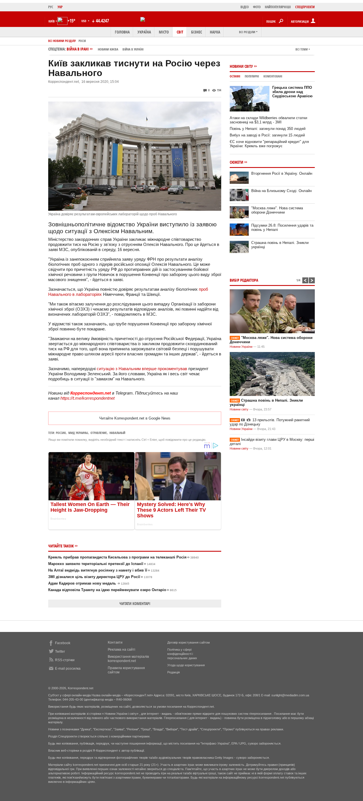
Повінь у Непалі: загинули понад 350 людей (267, 129)
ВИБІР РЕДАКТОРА (244, 280)
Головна (122, 32)
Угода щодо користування (186, 665)
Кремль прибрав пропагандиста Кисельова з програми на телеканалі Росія (123, 557)
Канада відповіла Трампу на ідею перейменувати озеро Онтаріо (112, 590)
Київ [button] (51, 21)
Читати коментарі (134, 603)
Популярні (252, 76)
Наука (215, 32)
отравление (98, 433)
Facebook (62, 643)
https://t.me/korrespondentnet (87, 398)
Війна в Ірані (105, 49)
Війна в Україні (133, 49)
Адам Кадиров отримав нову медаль (88, 583)
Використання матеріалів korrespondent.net (128, 659)
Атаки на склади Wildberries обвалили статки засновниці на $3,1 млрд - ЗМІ (268, 120)
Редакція (173, 672)
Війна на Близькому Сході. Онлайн (281, 191)
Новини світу (241, 66)
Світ (180, 32)
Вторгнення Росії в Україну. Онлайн (281, 173)
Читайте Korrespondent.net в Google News (134, 418)
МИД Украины (78, 433)
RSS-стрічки (65, 660)
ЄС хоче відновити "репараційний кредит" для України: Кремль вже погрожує (269, 144)
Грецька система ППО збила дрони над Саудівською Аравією (292, 91)
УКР (60, 7)
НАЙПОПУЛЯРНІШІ (278, 7)
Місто (164, 32)
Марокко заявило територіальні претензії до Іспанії (101, 564)
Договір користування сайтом (188, 642)
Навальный (117, 433)
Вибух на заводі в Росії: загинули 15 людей (267, 135)
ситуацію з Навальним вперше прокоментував (142, 368)
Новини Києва (108, 49)
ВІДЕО (244, 7)
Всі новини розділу (62, 41)
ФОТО (257, 7)
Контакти (115, 642)
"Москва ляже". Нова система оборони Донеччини (277, 210)
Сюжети (236, 162)
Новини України (241, 346)
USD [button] (84, 21)
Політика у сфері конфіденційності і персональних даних (182, 654)
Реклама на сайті (121, 650)
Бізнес (196, 32)
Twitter (60, 652)
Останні (235, 76)
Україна (144, 32)
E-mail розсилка (68, 669)
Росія (82, 41)
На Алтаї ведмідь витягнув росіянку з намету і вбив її (103, 570)
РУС (50, 7)
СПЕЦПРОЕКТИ (305, 7)
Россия (61, 433)
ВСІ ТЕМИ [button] (302, 49)
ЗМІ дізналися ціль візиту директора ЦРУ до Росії (100, 577)
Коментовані (272, 76)
